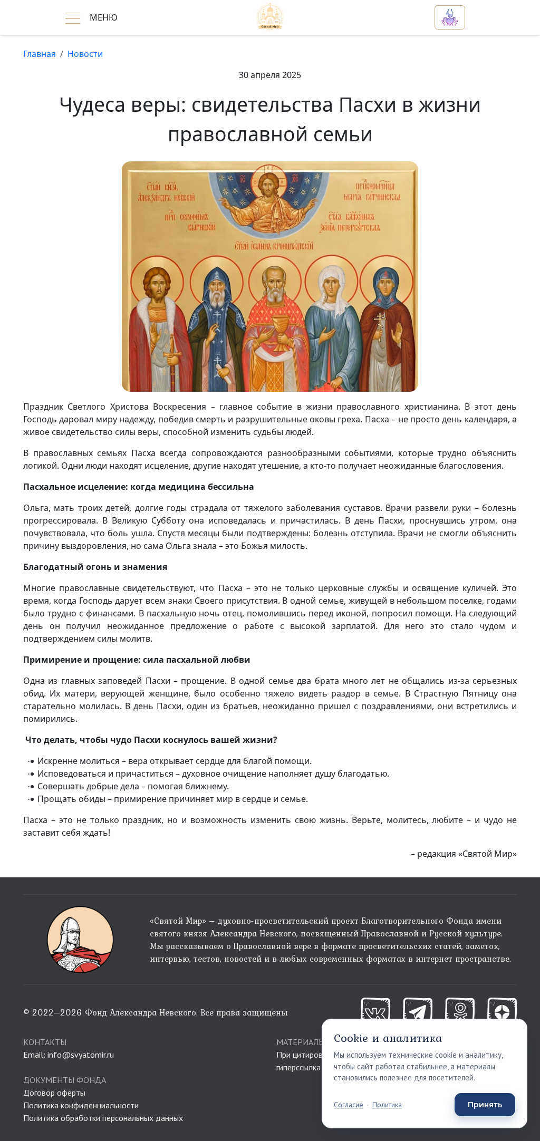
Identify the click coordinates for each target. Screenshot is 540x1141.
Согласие (348, 1105)
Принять (485, 1104)
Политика (387, 1105)
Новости (85, 54)
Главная (39, 54)
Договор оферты (54, 1092)
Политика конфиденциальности (81, 1105)
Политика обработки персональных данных (103, 1118)
